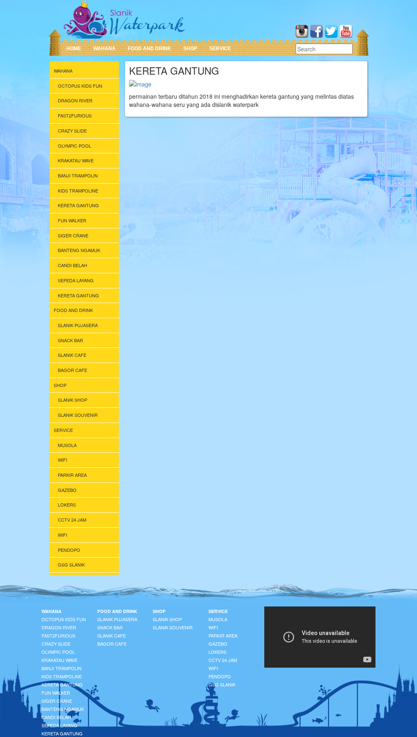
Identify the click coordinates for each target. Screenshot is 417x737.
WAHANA (104, 48)
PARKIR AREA (72, 474)
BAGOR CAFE (72, 370)
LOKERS (67, 504)
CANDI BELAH (72, 265)
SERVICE (220, 48)
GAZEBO (67, 490)
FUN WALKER (72, 220)
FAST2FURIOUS (75, 115)
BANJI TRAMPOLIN (78, 175)
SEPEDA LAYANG (76, 280)
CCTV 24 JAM (72, 519)
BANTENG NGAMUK (79, 250)
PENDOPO (69, 550)
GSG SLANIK (71, 564)
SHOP (190, 48)
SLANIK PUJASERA (78, 325)
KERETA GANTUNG (78, 205)
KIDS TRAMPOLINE (78, 190)
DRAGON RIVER (75, 100)
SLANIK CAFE (72, 355)
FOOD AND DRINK (149, 48)
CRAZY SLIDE (72, 130)
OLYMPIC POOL (74, 145)
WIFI (62, 459)
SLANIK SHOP (72, 399)
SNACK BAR (70, 340)
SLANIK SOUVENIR (78, 415)
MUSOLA (67, 445)
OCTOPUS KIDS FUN (80, 85)
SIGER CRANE (73, 235)
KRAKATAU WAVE (76, 160)
